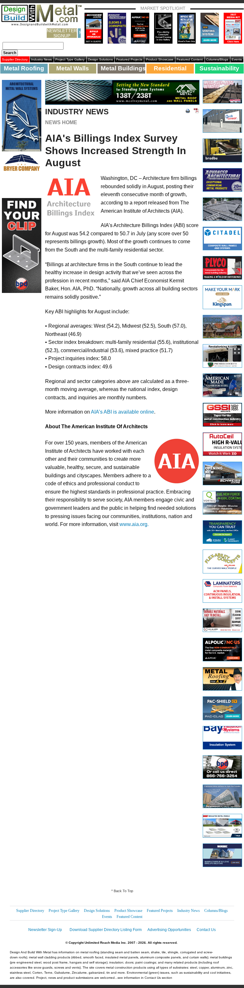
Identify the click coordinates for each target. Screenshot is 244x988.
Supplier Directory (15, 59)
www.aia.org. (134, 524)
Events (237, 59)
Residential (170, 68)
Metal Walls (72, 68)
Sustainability (219, 68)
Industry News (41, 59)
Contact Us (206, 930)
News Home (61, 122)
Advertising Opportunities (169, 930)
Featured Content (190, 59)
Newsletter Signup (62, 33)
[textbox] (33, 46)
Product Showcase (159, 59)
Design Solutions (100, 59)
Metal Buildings (123, 68)
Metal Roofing (24, 68)
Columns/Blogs (217, 59)
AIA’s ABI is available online (122, 412)
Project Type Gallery (70, 59)
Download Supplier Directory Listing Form (106, 930)
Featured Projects (129, 59)
